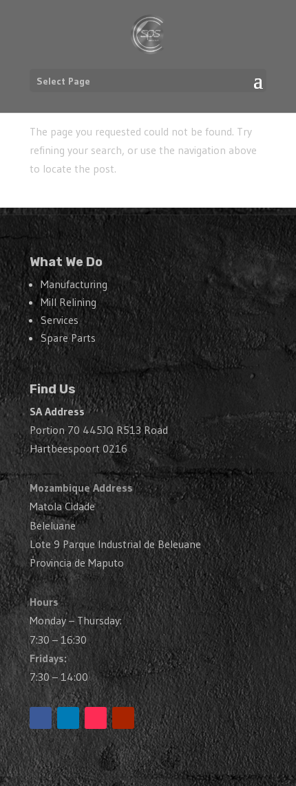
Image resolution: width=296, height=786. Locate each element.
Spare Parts (68, 338)
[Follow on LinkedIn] (68, 718)
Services (59, 320)
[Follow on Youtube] (123, 718)
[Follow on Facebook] (41, 718)
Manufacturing (74, 284)
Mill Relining (68, 302)
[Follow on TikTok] (96, 718)
